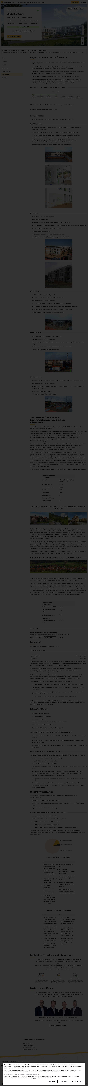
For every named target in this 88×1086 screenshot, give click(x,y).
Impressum (36, 1074)
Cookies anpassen (77, 1081)
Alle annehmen (50, 1081)
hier (35, 1078)
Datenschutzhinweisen (23, 1074)
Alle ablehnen (63, 1081)
